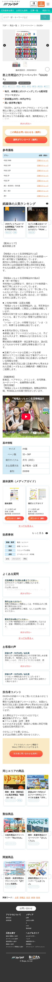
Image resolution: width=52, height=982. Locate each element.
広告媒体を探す (7, 10)
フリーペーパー (26, 25)
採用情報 (8, 920)
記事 (27, 917)
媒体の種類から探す (12, 936)
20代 (19, 86)
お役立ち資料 (21, 10)
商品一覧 (13, 25)
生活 (28, 897)
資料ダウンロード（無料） (26, 139)
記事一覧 (34, 10)
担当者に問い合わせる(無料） (26, 753)
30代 (24, 86)
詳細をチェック (42, 160)
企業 (17, 897)
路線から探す (10, 944)
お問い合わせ (26, 908)
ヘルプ (28, 938)
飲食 (38, 897)
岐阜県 (40, 86)
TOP (5, 25)
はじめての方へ (30, 936)
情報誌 (22, 897)
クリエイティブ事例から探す (14, 946)
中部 (35, 86)
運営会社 (8, 917)
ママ (5, 86)
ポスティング (24, 83)
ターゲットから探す (12, 938)
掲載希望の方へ (30, 941)
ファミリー (12, 86)
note (27, 925)
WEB (33, 897)
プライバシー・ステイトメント (35, 946)
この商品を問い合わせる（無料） (26, 132)
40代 (30, 86)
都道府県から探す (11, 941)
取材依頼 (28, 928)
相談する (46, 10)
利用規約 (28, 944)
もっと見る (38, 533)
